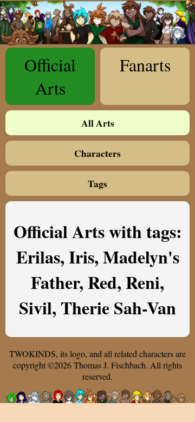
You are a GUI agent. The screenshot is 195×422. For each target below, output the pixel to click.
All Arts (97, 123)
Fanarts (145, 64)
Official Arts (50, 76)
